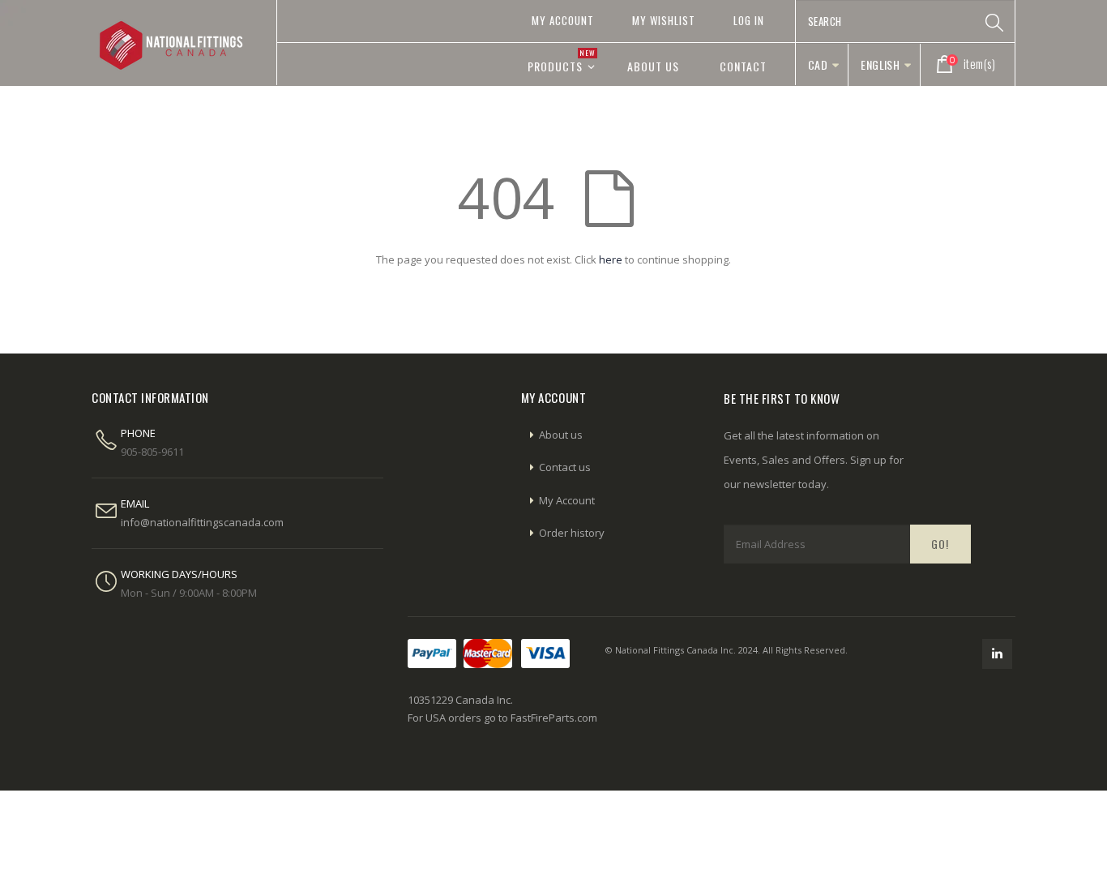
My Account (563, 20)
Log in (748, 20)
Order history (572, 532)
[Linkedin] (997, 654)
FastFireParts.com (554, 717)
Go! (940, 543)
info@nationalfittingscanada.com (202, 522)
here (610, 259)
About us (561, 434)
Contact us (565, 467)
